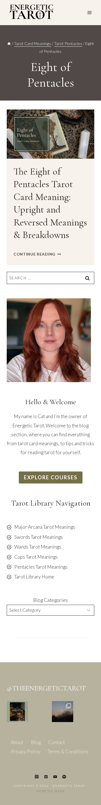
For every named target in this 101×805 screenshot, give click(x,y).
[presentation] (50, 134)
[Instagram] (36, 776)
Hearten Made (50, 791)
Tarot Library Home (34, 577)
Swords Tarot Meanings (38, 537)
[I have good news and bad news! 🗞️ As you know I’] (17, 711)
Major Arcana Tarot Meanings (44, 527)
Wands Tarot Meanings (37, 547)
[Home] (9, 43)
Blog (36, 742)
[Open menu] (89, 12)
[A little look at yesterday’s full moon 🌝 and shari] (62, 711)
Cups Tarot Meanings (36, 557)
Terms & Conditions (68, 751)
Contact (56, 742)
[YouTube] (55, 776)
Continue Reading (37, 254)
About (17, 742)
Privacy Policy (25, 751)
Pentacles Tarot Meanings (41, 567)
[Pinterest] (46, 776)
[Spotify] (64, 776)
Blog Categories (50, 600)
